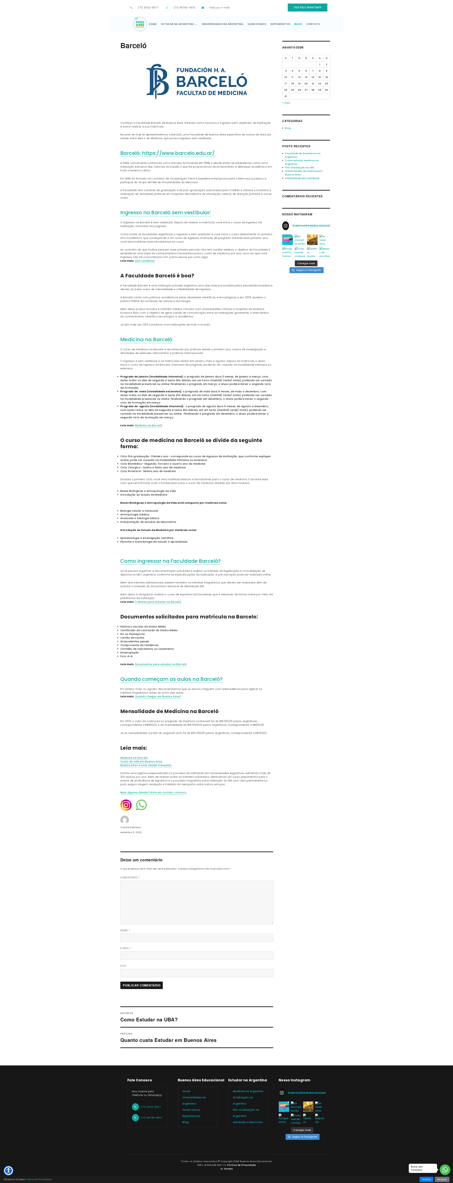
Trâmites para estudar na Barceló (158, 602)
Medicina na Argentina (248, 1091)
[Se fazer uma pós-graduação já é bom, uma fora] (324, 239)
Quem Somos (257, 24)
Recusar (442, 1179)
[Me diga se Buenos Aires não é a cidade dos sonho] (312, 239)
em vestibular (145, 261)
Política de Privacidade (241, 1165)
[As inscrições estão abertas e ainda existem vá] (300, 239)
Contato (313, 24)
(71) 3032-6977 (148, 7)
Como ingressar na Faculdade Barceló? (170, 561)
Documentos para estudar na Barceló (161, 664)
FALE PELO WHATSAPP (307, 7)
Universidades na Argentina (222, 24)
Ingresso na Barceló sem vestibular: (165, 212)
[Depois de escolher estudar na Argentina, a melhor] (324, 252)
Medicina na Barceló (146, 339)
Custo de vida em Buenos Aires (141, 761)
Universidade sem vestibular (302, 178)
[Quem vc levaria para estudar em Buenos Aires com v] (312, 252)
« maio (286, 102)
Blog (298, 24)
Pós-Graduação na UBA (299, 167)
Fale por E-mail (219, 7)
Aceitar (426, 1179)
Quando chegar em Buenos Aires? (158, 696)
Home (153, 24)
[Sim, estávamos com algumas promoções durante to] (287, 239)
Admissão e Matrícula (248, 1122)
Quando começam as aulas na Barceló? (171, 679)
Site (123, 965)
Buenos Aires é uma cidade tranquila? (146, 765)
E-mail (125, 948)
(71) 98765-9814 (184, 7)
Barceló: (131, 153)
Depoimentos (280, 24)
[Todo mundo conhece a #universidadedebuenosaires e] (300, 252)
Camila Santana (130, 827)
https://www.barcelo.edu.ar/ (179, 153)
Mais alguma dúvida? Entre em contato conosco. (153, 792)
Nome (125, 930)
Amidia (228, 1168)
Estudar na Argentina (177, 24)
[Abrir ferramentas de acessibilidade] (8, 1171)
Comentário (130, 877)
